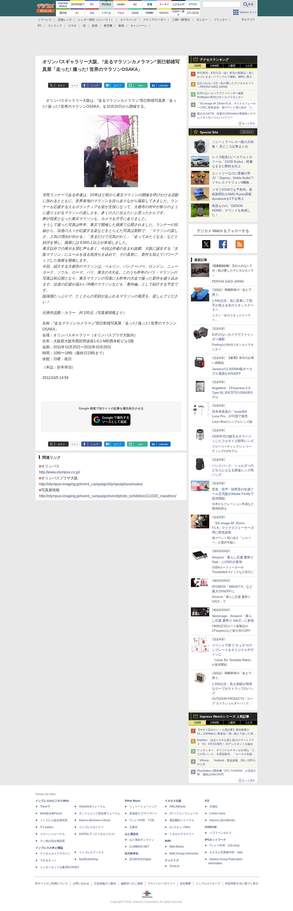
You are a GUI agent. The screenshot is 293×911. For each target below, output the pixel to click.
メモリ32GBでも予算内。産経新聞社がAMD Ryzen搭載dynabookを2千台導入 (232, 194)
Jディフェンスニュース (183, 813)
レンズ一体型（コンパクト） (96, 19)
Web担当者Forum (51, 813)
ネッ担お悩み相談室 (52, 840)
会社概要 (185, 883)
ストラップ (55, 25)
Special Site (209, 132)
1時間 (197, 65)
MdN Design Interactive (183, 853)
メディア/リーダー (154, 19)
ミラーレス (45, 19)
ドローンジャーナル (52, 834)
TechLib (174, 866)
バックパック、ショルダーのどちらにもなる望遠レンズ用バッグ (233, 470)
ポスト (61, 85)
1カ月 (248, 65)
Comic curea (217, 813)
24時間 (214, 65)
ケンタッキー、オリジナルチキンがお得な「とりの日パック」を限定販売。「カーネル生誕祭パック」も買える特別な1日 (226, 754)
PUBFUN (211, 827)
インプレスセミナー (91, 827)
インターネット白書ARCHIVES (59, 867)
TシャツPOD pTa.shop (224, 845)
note (140, 85)
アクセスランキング (214, 59)
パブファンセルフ (220, 832)
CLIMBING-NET (139, 846)
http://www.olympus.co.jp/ (59, 472)
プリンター (221, 19)
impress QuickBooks (222, 820)
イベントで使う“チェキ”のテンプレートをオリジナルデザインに (233, 649)
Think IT (45, 806)
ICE (207, 800)
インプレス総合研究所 (54, 820)
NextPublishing (88, 859)
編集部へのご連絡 (132, 883)
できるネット (48, 860)
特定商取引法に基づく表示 (241, 883)
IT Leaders (46, 827)
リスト (75, 85)
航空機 (108, 25)
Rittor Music (133, 800)
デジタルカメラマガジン (55, 853)
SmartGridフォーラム (92, 806)
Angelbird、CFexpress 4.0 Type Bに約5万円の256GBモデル (232, 392)
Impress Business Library (94, 820)
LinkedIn (163, 85)
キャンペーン (138, 25)
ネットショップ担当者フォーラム (99, 813)
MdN (168, 840)
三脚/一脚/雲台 (181, 19)
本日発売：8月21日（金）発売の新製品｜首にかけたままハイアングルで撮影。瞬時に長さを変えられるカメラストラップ (226, 76)
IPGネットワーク (215, 839)
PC (40, 25)
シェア (94, 85)
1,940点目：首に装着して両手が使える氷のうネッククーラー (233, 305)
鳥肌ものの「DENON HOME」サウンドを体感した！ (231, 210)
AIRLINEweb (177, 806)
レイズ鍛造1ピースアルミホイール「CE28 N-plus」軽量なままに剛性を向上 (232, 161)
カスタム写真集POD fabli (226, 852)
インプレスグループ (208, 883)
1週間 (231, 65)
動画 (121, 25)
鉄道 (95, 25)
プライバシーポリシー (161, 883)
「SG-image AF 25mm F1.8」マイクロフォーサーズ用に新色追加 (233, 527)
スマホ (72, 25)
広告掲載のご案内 (105, 883)
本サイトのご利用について (51, 883)
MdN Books (176, 846)
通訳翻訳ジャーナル (181, 820)
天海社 (213, 806)
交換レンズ (65, 19)
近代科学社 (131, 853)
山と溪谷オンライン (141, 839)
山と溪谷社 (131, 834)
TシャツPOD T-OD (141, 820)
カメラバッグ (128, 19)
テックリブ (172, 860)
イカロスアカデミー (181, 834)
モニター (201, 19)
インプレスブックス (91, 852)
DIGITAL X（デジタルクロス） (98, 834)
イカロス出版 (173, 800)
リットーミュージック (143, 806)
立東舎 (133, 827)
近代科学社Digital (140, 859)
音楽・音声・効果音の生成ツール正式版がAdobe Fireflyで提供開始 (233, 493)
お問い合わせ (81, 883)
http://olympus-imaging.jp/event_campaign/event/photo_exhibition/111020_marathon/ (107, 496)
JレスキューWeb (179, 827)
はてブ (117, 85)
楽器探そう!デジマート (143, 813)
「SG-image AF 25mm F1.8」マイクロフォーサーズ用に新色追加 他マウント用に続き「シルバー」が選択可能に (226, 107)
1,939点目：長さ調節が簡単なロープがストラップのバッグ (233, 688)
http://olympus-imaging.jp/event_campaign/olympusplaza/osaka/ (91, 484)
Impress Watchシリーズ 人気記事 (224, 716)
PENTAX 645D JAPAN (228, 281)
